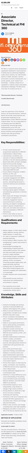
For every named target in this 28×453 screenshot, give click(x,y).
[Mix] (21, 60)
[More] (2, 63)
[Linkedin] (11, 60)
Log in (16, 7)
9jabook (12, 33)
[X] (5, 60)
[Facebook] (2, 60)
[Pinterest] (14, 60)
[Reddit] (8, 60)
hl (1, 13)
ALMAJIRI (5, 2)
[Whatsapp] (24, 60)
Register (21, 7)
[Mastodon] (17, 60)
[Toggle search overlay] (8, 8)
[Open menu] (25, 8)
